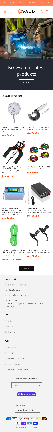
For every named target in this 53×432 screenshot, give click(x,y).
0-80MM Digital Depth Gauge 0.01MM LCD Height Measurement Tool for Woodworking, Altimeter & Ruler (13, 170)
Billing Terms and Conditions (16, 370)
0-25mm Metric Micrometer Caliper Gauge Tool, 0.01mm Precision (38, 128)
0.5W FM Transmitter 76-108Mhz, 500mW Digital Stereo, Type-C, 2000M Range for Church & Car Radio (39, 210)
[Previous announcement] (4, 2)
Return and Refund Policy (15, 358)
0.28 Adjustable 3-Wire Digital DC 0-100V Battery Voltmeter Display (39, 168)
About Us (8, 321)
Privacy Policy (10, 347)
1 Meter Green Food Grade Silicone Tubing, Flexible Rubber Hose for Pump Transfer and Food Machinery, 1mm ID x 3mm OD (14, 253)
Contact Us (9, 326)
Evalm (22, 427)
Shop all (26, 82)
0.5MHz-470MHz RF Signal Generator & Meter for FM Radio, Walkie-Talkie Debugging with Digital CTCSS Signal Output (12, 211)
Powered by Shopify (31, 427)
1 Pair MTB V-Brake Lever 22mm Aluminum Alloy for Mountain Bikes (38, 251)
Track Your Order (11, 332)
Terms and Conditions (13, 364)
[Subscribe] (39, 385)
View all (26, 268)
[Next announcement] (48, 2)
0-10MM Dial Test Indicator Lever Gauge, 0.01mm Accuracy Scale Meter (13, 129)
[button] (5, 11)
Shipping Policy (11, 353)
